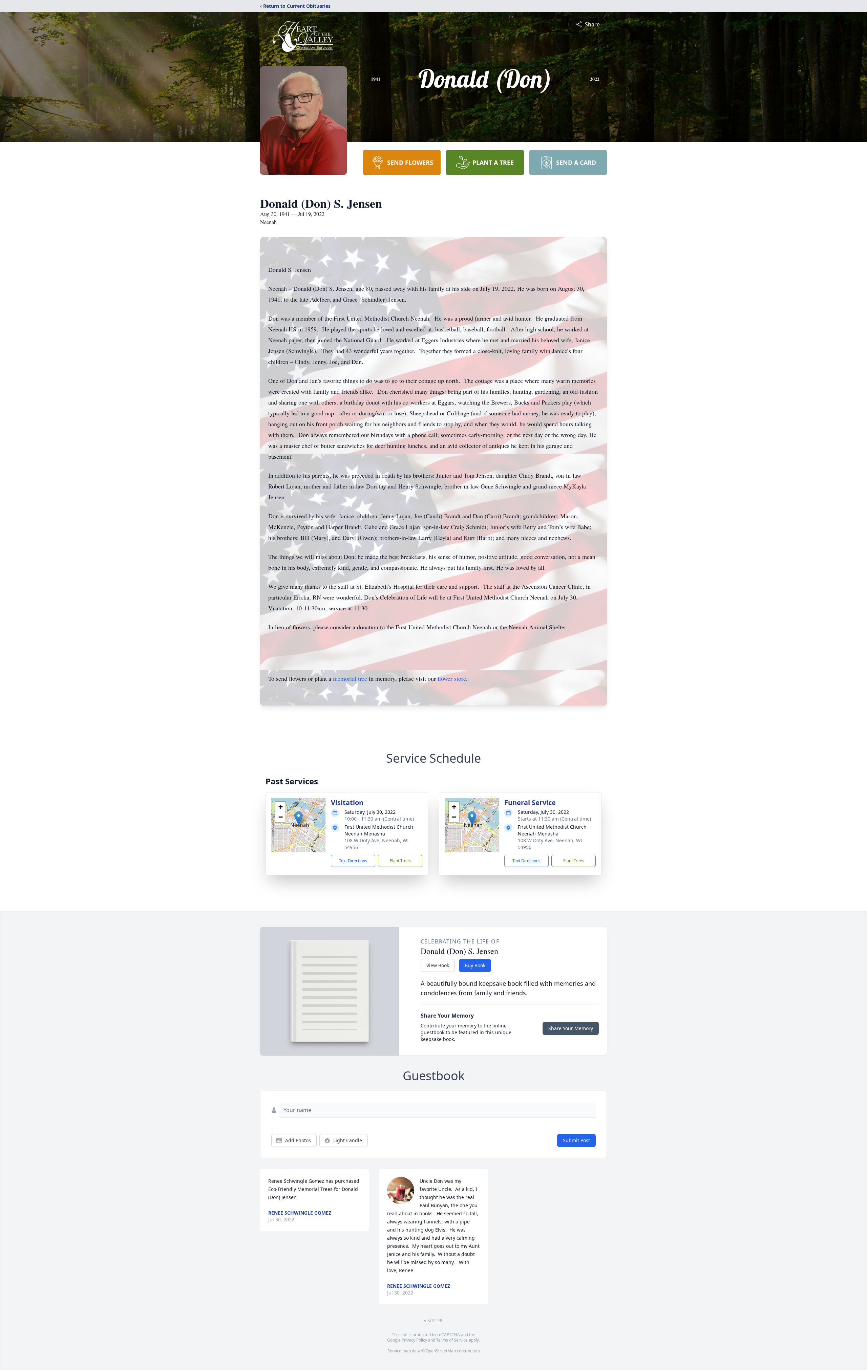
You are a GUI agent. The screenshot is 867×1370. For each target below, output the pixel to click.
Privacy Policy (414, 1340)
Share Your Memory (570, 1028)
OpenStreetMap (441, 1351)
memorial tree (350, 678)
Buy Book (475, 965)
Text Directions (353, 861)
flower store (452, 678)
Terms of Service (452, 1340)
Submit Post (576, 1140)
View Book (437, 965)
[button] (298, 818)
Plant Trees (400, 861)
